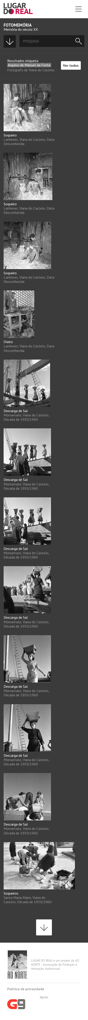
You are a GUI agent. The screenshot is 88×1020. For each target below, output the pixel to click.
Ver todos (71, 65)
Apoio (44, 997)
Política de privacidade (25, 989)
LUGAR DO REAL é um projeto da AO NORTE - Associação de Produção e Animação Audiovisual (55, 964)
